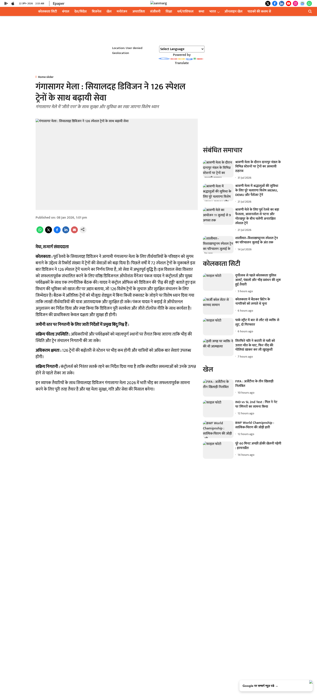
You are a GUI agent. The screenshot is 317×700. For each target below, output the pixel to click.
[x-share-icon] (48, 232)
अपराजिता (138, 11)
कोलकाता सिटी (47, 11)
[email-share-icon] (74, 232)
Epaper (58, 3)
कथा (201, 11)
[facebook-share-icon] (57, 232)
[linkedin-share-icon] (65, 232)
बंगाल (65, 11)
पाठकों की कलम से (259, 11)
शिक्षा (169, 11)
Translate (182, 63)
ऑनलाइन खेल (233, 11)
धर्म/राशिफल (185, 11)
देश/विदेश (80, 11)
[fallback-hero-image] (218, 168)
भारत (212, 11)
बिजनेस (96, 11)
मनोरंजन (122, 11)
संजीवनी (155, 11)
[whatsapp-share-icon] (39, 232)
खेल (109, 11)
